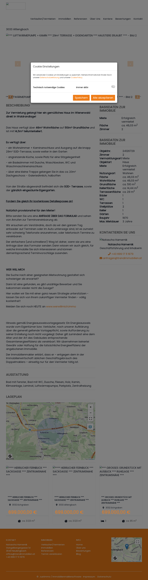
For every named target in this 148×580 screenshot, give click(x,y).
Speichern (81, 97)
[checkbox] (113, 86)
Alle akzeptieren (103, 97)
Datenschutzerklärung (49, 77)
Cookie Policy (76, 77)
